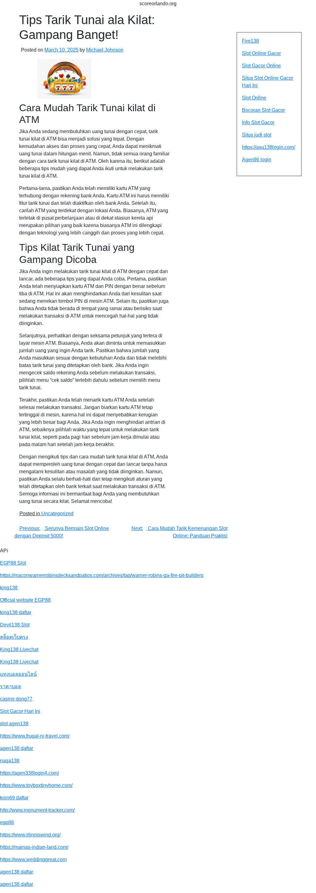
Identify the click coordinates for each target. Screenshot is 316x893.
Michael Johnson (104, 50)
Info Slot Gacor (258, 122)
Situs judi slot (256, 134)
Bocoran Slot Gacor (263, 110)
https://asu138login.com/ (268, 147)
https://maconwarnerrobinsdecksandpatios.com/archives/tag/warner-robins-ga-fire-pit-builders (101, 575)
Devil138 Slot (15, 624)
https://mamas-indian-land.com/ (34, 847)
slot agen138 (14, 723)
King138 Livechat (19, 649)
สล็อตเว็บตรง (14, 637)
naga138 (9, 760)
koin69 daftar (14, 797)
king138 (9, 587)
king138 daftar (15, 612)
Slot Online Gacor (261, 53)
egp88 (7, 822)
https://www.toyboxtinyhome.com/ (36, 785)
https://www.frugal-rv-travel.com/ (34, 736)
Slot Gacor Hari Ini (20, 711)
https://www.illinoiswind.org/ (30, 834)
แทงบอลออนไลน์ (18, 674)
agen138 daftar (16, 748)
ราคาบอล (10, 686)
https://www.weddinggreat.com (33, 859)
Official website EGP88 (25, 600)
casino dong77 (16, 698)
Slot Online (254, 97)
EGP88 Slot (13, 563)
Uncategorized (57, 513)
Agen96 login (256, 159)
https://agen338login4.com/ (29, 773)
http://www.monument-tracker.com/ (37, 810)
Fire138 (250, 41)
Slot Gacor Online (261, 65)
